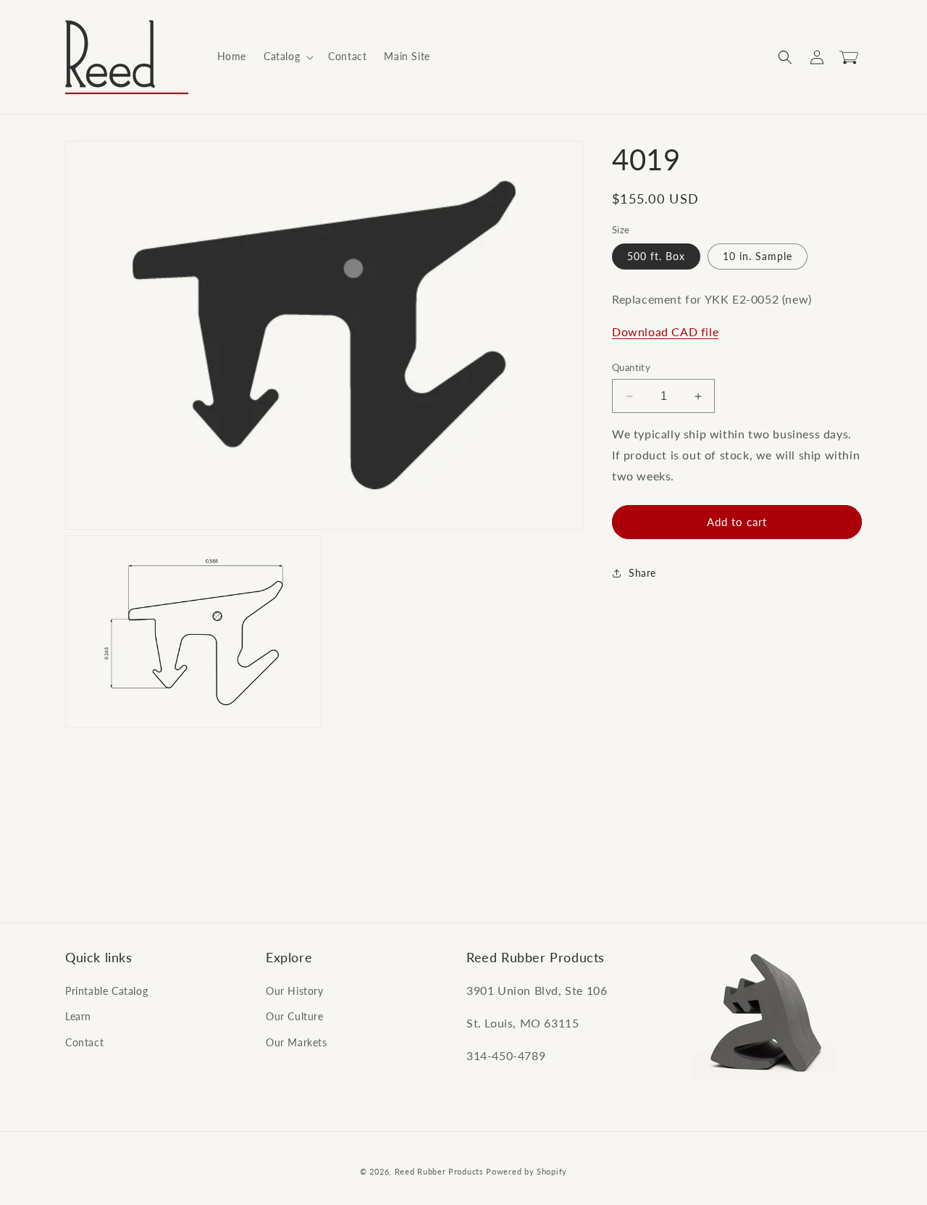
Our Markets (296, 1042)
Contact (84, 1042)
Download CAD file (665, 331)
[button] (287, 56)
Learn (78, 1016)
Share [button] (642, 573)
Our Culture (295, 1016)
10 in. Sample (757, 257)
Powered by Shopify (526, 1171)
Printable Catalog (106, 991)
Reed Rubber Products (439, 1171)
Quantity (631, 367)
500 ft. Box (656, 257)
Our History (295, 991)
